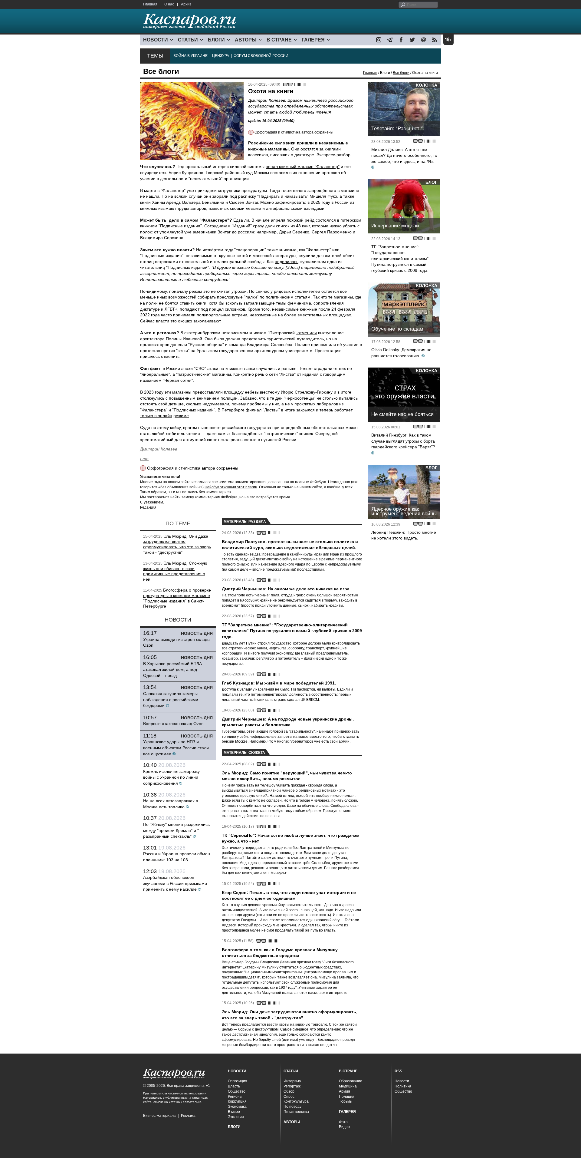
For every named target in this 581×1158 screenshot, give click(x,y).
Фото (343, 1122)
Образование (350, 1081)
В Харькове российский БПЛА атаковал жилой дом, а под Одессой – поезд (172, 669)
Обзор (289, 1091)
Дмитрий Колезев (158, 449)
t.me (144, 458)
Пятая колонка (296, 1112)
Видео (344, 1127)
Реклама (188, 1115)
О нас (169, 4)
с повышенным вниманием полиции (202, 398)
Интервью (292, 1081)
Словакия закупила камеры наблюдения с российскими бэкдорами (170, 699)
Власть (234, 1086)
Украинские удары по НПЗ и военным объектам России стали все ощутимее (176, 747)
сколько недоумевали (207, 403)
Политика (403, 1086)
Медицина (348, 1086)
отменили (306, 332)
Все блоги (401, 73)
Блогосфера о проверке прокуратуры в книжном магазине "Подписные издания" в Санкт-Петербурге (177, 598)
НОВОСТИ (155, 39)
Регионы (235, 1096)
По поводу (292, 1106)
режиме (181, 415)
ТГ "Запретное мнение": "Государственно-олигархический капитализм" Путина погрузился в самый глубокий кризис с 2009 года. (399, 258)
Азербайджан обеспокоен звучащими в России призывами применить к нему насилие (175, 883)
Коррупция (237, 1101)
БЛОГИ (216, 39)
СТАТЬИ (188, 39)
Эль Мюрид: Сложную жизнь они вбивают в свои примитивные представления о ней (175, 571)
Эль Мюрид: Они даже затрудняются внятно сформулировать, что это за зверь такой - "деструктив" (177, 544)
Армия (344, 1091)
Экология (236, 1117)
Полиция (346, 1096)
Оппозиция (237, 1081)
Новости (402, 1081)
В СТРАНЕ (279, 39)
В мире (234, 1112)
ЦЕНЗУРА (220, 56)
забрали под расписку (234, 196)
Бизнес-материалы (159, 1115)
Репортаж (292, 1086)
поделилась (286, 261)
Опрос (289, 1096)
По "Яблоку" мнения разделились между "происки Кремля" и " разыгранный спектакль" (176, 830)
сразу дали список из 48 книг (281, 225)
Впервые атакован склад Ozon (173, 723)
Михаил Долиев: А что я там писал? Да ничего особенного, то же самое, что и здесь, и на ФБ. (404, 155)
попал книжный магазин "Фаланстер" (303, 166)
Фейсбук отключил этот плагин (231, 487)
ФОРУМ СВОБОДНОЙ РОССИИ (261, 56)
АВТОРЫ (246, 39)
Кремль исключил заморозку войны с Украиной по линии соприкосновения (171, 777)
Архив (186, 4)
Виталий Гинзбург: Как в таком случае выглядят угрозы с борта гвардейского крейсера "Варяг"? (403, 441)
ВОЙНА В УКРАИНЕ (190, 56)
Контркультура (296, 1101)
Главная (150, 4)
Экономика (237, 1106)
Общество (236, 1091)
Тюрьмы (346, 1101)
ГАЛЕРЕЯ (313, 39)
